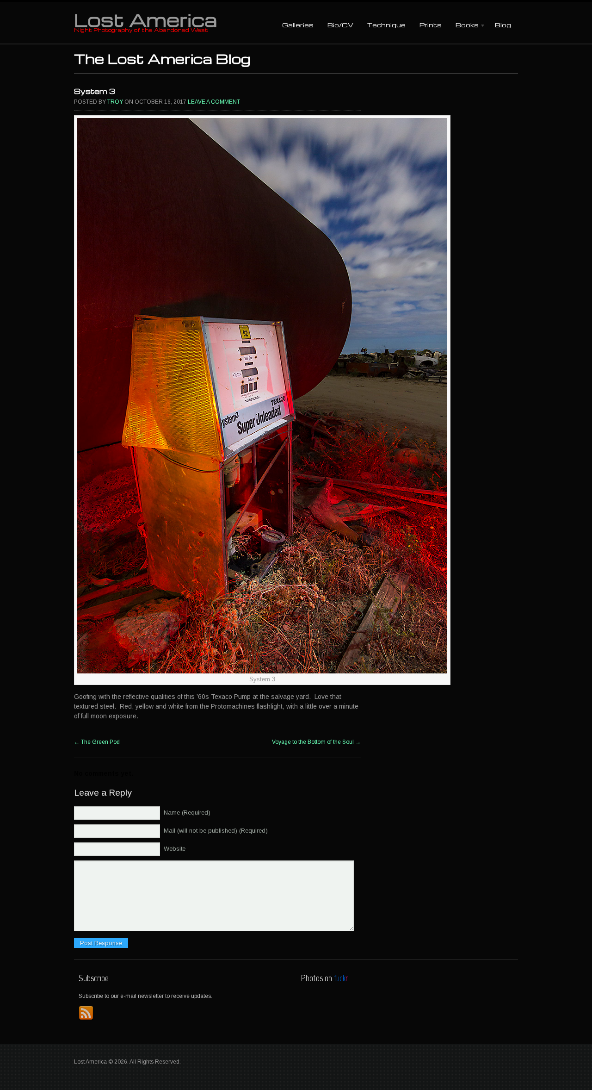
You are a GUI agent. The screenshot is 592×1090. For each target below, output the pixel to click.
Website (174, 848)
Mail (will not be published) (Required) (216, 830)
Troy (115, 102)
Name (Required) (187, 812)
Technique (386, 25)
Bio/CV (340, 25)
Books (464, 26)
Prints (430, 25)
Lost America (145, 19)
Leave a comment (214, 102)
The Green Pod (97, 742)
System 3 (94, 91)
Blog (503, 25)
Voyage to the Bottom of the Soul (316, 742)
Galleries (298, 25)
